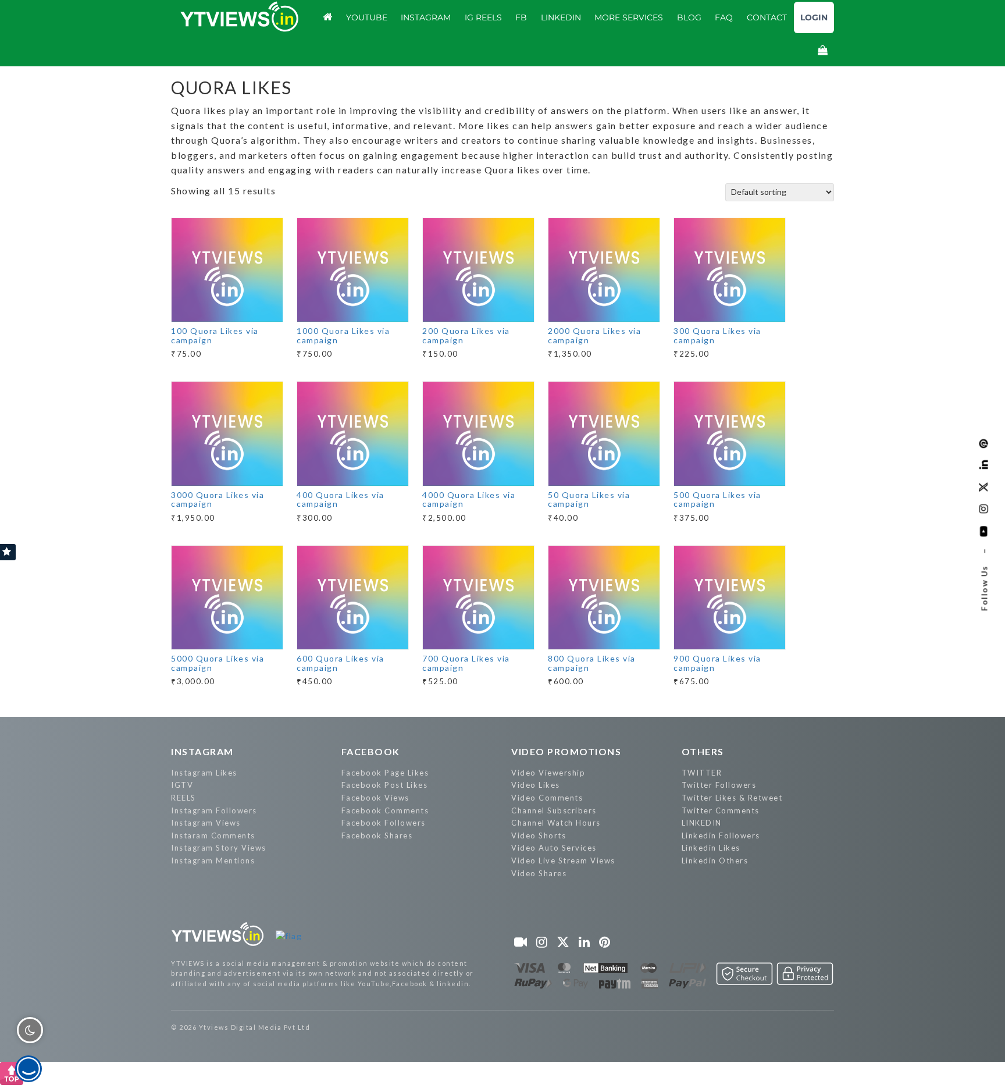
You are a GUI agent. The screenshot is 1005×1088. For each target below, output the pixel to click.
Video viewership (548, 772)
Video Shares (538, 873)
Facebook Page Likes (385, 772)
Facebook (370, 751)
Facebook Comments (385, 810)
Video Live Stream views (563, 860)
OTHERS (703, 751)
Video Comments (547, 797)
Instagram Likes (204, 772)
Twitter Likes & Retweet (732, 797)
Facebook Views (375, 797)
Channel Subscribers (554, 810)
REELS (183, 797)
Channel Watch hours (556, 822)
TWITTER (702, 772)
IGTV (182, 785)
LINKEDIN (702, 822)
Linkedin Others (715, 860)
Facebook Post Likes (384, 785)
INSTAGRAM (202, 751)
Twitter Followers (719, 785)
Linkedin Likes (711, 847)
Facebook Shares (377, 835)
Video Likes (535, 785)
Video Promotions (566, 751)
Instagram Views (206, 822)
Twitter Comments (721, 810)
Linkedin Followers (721, 835)
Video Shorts (538, 835)
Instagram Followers (214, 810)
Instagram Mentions (213, 860)
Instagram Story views (218, 847)
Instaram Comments (213, 835)
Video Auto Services (554, 847)
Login (814, 17)
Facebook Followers (383, 822)
